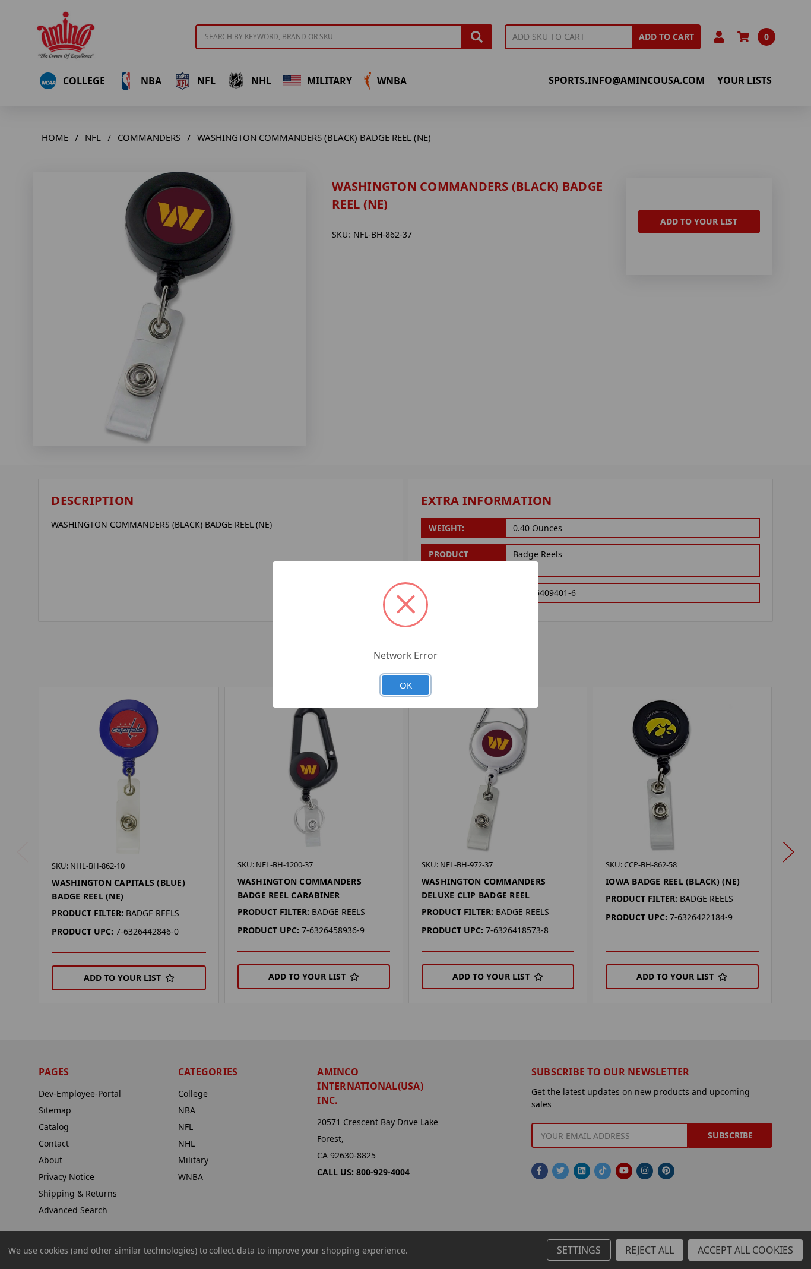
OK (406, 685)
